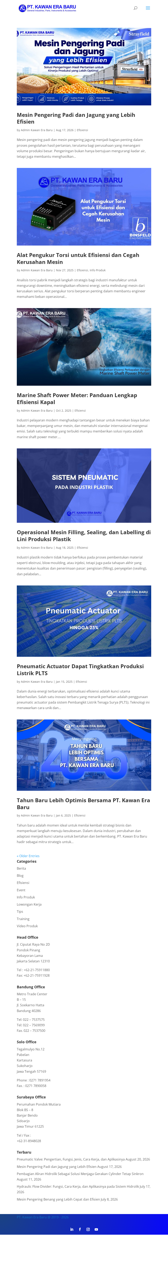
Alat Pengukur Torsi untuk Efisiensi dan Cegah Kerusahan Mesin (78, 258)
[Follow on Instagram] (88, 1229)
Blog (20, 875)
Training (23, 919)
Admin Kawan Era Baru (37, 130)
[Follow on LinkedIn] (71, 1229)
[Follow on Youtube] (96, 1229)
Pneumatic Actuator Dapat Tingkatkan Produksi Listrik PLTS (80, 669)
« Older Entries (28, 856)
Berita (21, 868)
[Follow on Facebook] (80, 1229)
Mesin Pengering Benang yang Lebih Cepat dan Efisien (58, 1199)
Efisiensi (82, 130)
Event (21, 890)
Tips (20, 911)
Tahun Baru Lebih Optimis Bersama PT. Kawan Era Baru (83, 803)
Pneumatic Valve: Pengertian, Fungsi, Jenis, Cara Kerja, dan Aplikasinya (71, 1159)
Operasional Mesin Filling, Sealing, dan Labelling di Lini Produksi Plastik (84, 535)
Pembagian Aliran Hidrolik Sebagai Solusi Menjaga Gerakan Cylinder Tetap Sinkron (80, 1174)
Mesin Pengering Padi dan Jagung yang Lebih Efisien (76, 118)
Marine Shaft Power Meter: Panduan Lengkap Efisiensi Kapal (77, 398)
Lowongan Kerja (29, 904)
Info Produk (98, 270)
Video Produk (27, 926)
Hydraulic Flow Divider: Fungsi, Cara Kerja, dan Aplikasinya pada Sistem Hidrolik (78, 1186)
